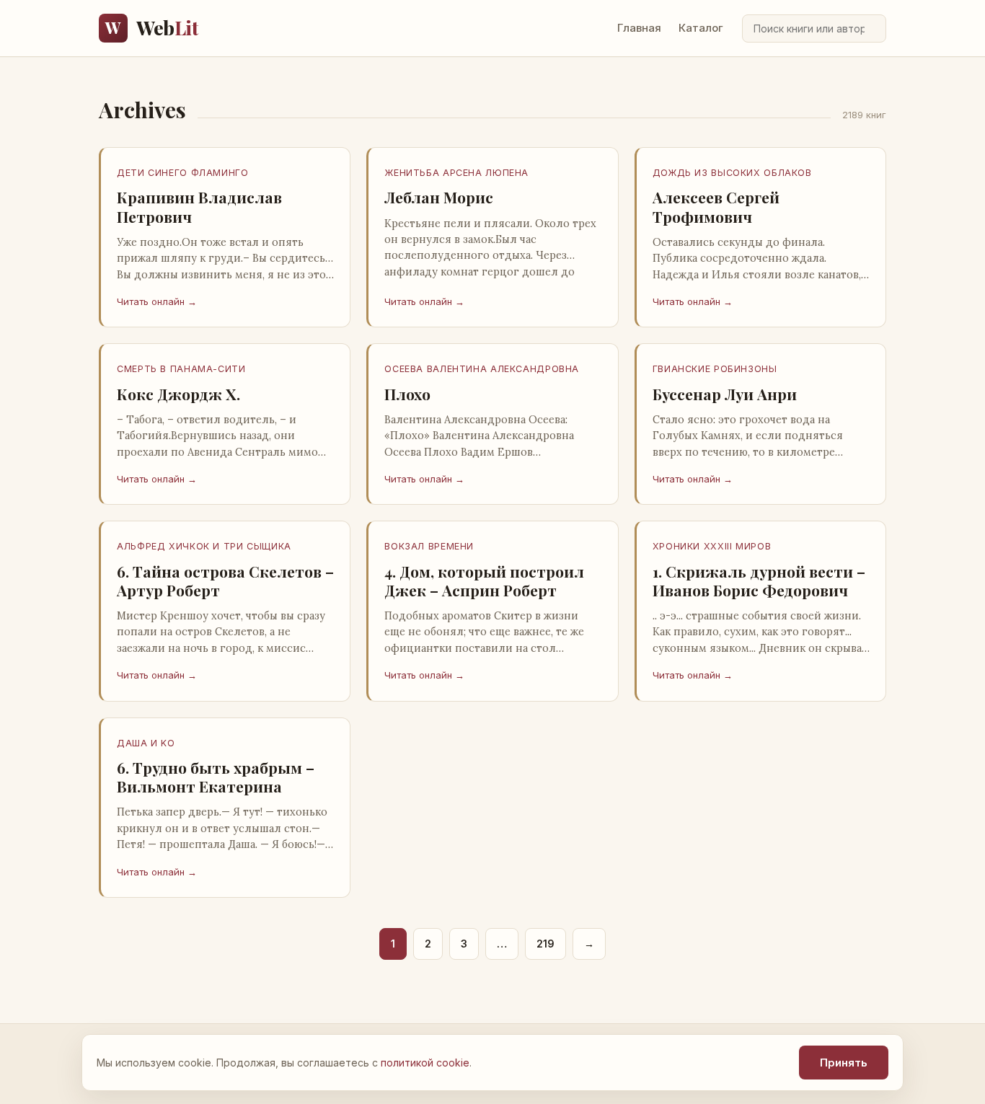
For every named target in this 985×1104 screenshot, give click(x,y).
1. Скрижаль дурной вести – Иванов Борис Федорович (759, 580)
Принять (843, 1062)
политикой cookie (425, 1062)
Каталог (701, 28)
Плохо (407, 394)
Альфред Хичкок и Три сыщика (204, 546)
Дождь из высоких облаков (732, 172)
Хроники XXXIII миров (712, 546)
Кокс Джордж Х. (178, 394)
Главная (639, 28)
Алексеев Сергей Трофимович (716, 206)
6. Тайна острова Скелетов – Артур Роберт (225, 580)
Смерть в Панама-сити (181, 368)
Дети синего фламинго (183, 172)
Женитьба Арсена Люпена (456, 172)
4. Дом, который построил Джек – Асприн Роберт (484, 580)
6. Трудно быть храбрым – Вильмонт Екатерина (215, 776)
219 (545, 943)
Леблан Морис (438, 197)
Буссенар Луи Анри (725, 394)
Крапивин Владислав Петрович (199, 206)
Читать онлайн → (157, 301)
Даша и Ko (146, 743)
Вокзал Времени (429, 546)
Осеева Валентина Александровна (481, 368)
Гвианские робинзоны (715, 368)
